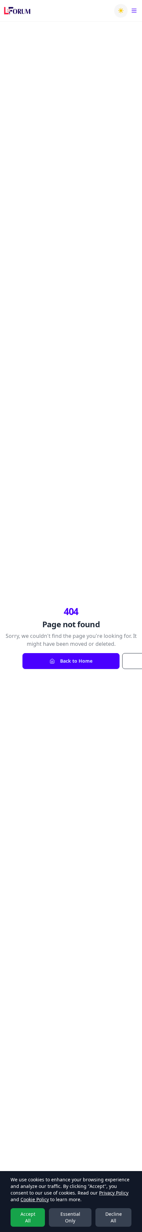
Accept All (27, 1217)
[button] (121, 10)
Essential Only (70, 1217)
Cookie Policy (34, 1199)
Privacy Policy (113, 1193)
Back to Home (76, 661)
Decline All (113, 1217)
